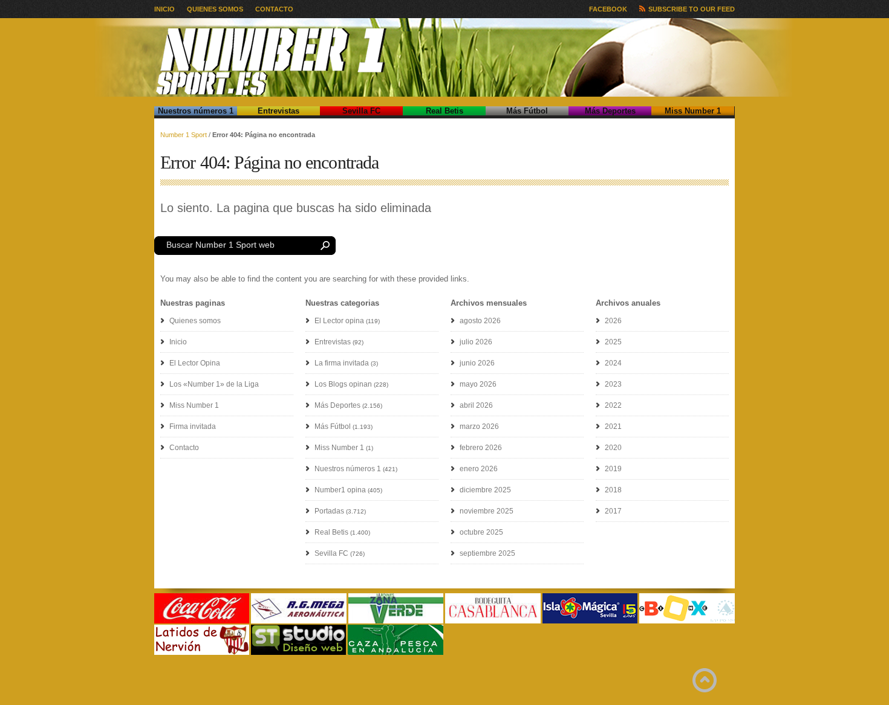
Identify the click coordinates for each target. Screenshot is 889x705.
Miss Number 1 (693, 110)
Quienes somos (215, 9)
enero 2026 (479, 469)
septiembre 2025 (487, 553)
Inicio (164, 9)
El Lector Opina (194, 363)
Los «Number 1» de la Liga (214, 384)
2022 (613, 405)
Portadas (329, 511)
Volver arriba (704, 680)
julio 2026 (476, 342)
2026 (613, 321)
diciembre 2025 (485, 490)
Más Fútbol (527, 110)
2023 (613, 384)
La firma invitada (341, 363)
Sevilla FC (361, 110)
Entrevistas (278, 110)
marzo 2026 (479, 426)
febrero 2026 (481, 447)
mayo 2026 (478, 384)
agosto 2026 (480, 321)
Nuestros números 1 (195, 110)
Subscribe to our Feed (691, 9)
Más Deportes (610, 110)
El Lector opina (339, 321)
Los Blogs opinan (343, 384)
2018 (613, 490)
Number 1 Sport (183, 134)
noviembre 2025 (486, 511)
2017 (613, 511)
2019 (613, 469)
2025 (613, 342)
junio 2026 (477, 363)
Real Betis (444, 110)
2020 (613, 447)
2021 (613, 426)
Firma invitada (192, 426)
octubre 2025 (481, 532)
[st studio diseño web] (298, 652)
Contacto (274, 9)
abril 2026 (476, 405)
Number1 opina (340, 490)
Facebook (608, 9)
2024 (613, 363)
